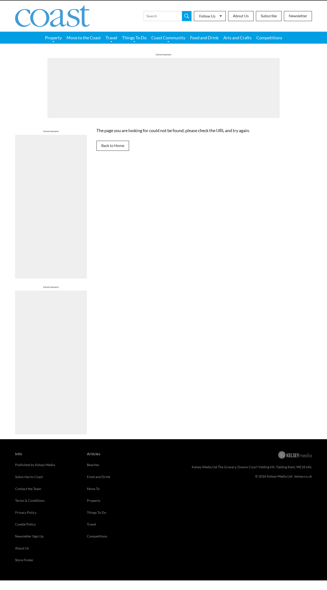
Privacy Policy (25, 512)
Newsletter (298, 15)
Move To (93, 489)
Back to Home (112, 145)
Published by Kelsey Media (35, 465)
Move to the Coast (84, 37)
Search (187, 16)
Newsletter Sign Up (29, 536)
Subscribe (269, 15)
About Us (241, 15)
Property (53, 37)
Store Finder (24, 560)
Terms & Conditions (30, 500)
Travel (111, 37)
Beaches (93, 465)
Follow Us (207, 16)
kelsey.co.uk (303, 476)
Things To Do (134, 37)
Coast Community (168, 37)
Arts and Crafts (237, 37)
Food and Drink (204, 37)
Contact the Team (28, 489)
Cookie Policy (25, 524)
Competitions (269, 37)
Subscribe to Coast (29, 477)
